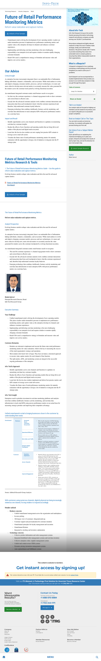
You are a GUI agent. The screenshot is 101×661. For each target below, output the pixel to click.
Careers (6, 632)
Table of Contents (74, 87)
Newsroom (7, 634)
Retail (32, 11)
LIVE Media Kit (39, 632)
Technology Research (10, 11)
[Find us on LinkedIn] (42, 617)
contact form (74, 575)
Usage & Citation (8, 637)
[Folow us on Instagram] (42, 621)
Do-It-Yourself (70, 631)
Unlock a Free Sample (17, 34)
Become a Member (12, 609)
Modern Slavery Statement (10, 642)
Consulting (69, 635)
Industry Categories (23, 11)
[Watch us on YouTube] (47, 617)
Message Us (46, 607)
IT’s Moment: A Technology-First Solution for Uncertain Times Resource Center (54, 581)
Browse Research (40, 641)
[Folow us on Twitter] (52, 617)
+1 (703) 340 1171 (66, 583)
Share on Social (75, 99)
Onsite (68, 634)
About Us (6, 631)
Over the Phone (71, 632)
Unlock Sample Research (81, 148)
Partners (38, 631)
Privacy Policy (7, 640)
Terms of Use (7, 639)
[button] (50, 657)
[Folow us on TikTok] (47, 621)
